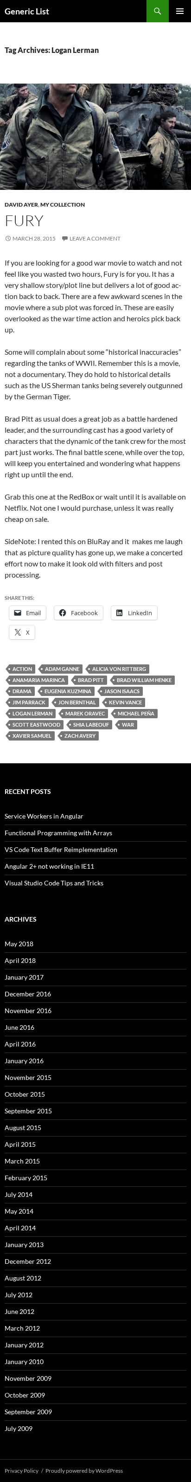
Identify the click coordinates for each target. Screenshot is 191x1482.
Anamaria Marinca (39, 680)
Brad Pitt (91, 680)
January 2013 (24, 1244)
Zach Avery (80, 736)
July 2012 (18, 1295)
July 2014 (18, 1194)
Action (22, 669)
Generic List (27, 11)
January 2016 (24, 1061)
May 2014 (19, 1211)
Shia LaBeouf (91, 725)
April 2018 (20, 960)
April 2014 (20, 1228)
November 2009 (28, 1378)
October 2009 (25, 1395)
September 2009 (28, 1412)
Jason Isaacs (122, 691)
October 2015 (25, 1094)
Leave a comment (95, 238)
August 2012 (23, 1278)
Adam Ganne (62, 669)
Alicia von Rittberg (119, 669)
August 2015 (23, 1127)
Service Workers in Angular (44, 816)
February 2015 (26, 1178)
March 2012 (22, 1328)
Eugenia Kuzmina (68, 691)
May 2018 (19, 944)
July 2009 (18, 1428)
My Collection (62, 204)
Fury (24, 220)
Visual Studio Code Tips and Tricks (54, 883)
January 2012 (24, 1345)
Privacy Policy (21, 1470)
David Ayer (21, 204)
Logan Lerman (32, 713)
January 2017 (24, 977)
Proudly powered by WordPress (84, 1470)
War (128, 725)
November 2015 (28, 1077)
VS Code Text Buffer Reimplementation (61, 849)
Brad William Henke (144, 680)
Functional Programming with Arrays (58, 833)
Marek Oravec (85, 713)
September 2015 (28, 1111)
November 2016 (28, 1010)
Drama (22, 691)
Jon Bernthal (77, 702)
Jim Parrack (29, 702)
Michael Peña (136, 713)
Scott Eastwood (36, 725)
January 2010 (24, 1361)
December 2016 (28, 994)
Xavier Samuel (32, 736)
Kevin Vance (125, 702)
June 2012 (19, 1311)
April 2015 (20, 1144)
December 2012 (28, 1261)
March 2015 (22, 1161)
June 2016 (19, 1027)
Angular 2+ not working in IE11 (49, 866)
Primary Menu (180, 11)
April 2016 (20, 1044)
